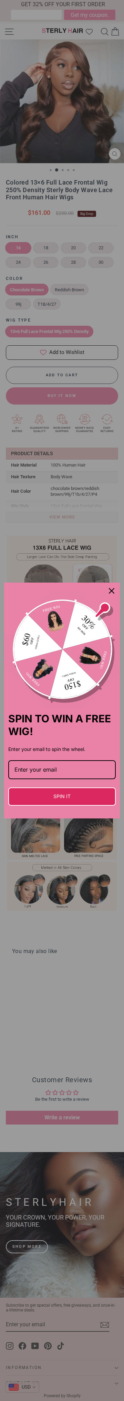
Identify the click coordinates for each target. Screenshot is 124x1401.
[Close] (111, 591)
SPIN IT (62, 796)
